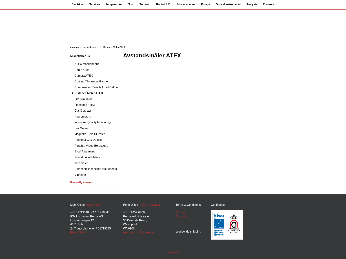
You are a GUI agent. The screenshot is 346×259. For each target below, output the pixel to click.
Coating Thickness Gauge (91, 81)
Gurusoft (173, 252)
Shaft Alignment (84, 151)
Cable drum (81, 69)
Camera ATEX (83, 75)
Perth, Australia (150, 204)
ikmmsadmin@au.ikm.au (139, 232)
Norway (181, 212)
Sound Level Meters (87, 157)
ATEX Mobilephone (86, 64)
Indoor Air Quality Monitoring (92, 122)
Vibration (80, 174)
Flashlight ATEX (84, 104)
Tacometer (81, 163)
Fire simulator (83, 99)
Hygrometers (82, 116)
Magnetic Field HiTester (89, 134)
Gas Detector (82, 110)
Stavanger (93, 204)
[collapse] (117, 87)
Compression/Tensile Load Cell (94, 87)
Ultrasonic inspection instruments (95, 168)
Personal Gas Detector (88, 139)
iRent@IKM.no (79, 232)
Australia (181, 216)
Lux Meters (81, 128)
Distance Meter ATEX (88, 93)
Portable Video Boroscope (91, 145)
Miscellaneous (80, 56)
